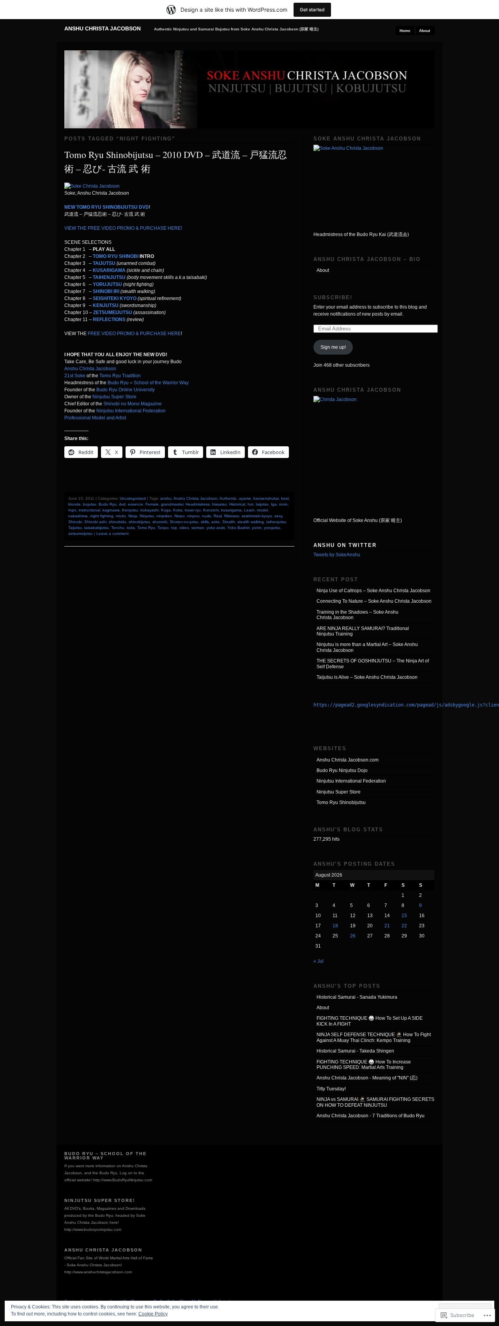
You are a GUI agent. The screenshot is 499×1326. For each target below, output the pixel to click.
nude (206, 516)
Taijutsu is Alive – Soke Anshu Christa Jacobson (367, 677)
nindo (121, 516)
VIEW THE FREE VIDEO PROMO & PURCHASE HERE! (123, 228)
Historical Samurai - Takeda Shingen (355, 1051)
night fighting (101, 516)
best (285, 498)
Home (405, 30)
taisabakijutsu (96, 527)
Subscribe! (332, 297)
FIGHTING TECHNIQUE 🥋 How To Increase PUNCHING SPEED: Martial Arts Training (364, 1064)
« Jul (318, 961)
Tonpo (163, 527)
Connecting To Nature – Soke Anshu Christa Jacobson (374, 601)
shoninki (159, 522)
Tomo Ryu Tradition (120, 375)
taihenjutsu (276, 522)
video (184, 527)
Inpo (72, 510)
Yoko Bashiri (238, 527)
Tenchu (117, 527)
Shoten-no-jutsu (184, 522)
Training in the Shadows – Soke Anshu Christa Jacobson (357, 614)
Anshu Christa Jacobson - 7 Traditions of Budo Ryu (371, 1115)
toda (131, 527)
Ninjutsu (147, 516)
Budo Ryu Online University (125, 389)
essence (135, 504)
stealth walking (250, 522)
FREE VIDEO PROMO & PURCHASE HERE (134, 333)
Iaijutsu (262, 504)
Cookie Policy (153, 1314)
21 (387, 925)
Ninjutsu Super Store (114, 396)
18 (335, 925)
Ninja (132, 516)
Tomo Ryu (146, 527)
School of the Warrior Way (161, 382)
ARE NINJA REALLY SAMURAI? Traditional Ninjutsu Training (363, 631)
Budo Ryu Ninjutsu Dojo (342, 770)
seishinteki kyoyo (257, 516)
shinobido (117, 522)
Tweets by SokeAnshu (336, 554)
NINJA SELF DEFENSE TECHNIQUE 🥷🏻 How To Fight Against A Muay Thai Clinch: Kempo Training (374, 1037)
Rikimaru (231, 516)
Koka (177, 510)
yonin (257, 527)
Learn (249, 510)
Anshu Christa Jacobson (102, 28)
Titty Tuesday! (331, 1089)
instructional (89, 510)
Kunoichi (211, 510)
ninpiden (164, 516)
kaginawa (111, 510)
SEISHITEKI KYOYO (114, 298)
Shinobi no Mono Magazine (132, 403)
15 (404, 915)
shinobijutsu (139, 522)
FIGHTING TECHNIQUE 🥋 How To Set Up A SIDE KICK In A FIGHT (370, 1020)
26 (353, 936)
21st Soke (74, 375)
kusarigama (231, 510)
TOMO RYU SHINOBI (115, 256)
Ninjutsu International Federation (131, 411)
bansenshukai (266, 498)
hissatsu (219, 504)
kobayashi (149, 510)
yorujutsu (272, 527)
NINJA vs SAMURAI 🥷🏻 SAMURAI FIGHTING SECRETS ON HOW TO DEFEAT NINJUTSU (375, 1102)
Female (152, 504)
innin (283, 504)
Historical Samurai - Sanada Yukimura (357, 997)
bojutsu (89, 504)
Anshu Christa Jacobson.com (348, 760)
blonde (74, 504)
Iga (274, 504)
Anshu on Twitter (345, 545)
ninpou (193, 516)
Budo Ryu (118, 382)
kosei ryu (193, 510)
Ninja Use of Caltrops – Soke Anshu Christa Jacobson (373, 590)
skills (205, 522)
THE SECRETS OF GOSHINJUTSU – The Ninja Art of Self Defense (373, 663)
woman (197, 527)
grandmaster (172, 504)
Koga (166, 510)
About (424, 30)
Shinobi (75, 522)
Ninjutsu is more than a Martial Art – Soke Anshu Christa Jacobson (367, 647)
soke (215, 522)
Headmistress (198, 504)
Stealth (228, 522)
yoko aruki (216, 527)
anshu (166, 498)
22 (404, 925)
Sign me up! (333, 347)
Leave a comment (112, 533)
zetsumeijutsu (80, 533)
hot (250, 504)
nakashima (78, 516)
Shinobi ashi (95, 522)
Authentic (228, 498)
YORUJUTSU (107, 284)
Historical (237, 504)
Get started (312, 9)
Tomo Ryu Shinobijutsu (341, 802)
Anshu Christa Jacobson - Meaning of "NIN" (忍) (367, 1078)
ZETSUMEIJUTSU (112, 312)
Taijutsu (75, 527)
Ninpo (179, 516)
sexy (278, 516)
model (262, 510)
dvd (122, 504)
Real (218, 516)
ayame (245, 498)
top (174, 527)
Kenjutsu (130, 510)
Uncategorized (133, 498)
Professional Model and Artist (95, 418)
